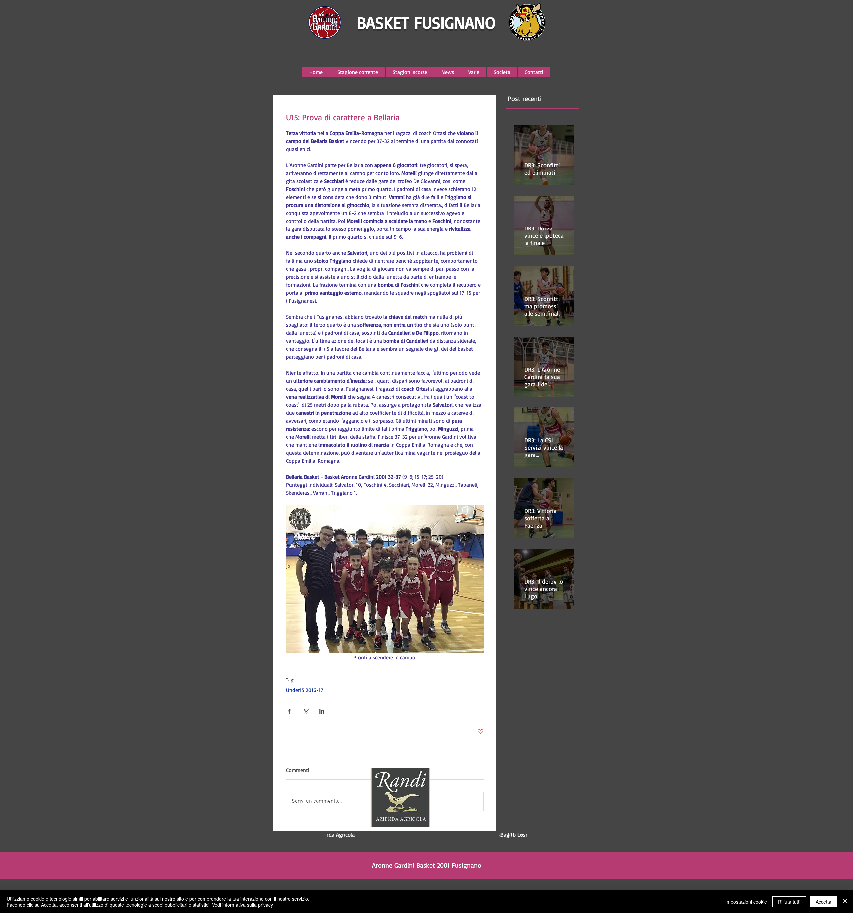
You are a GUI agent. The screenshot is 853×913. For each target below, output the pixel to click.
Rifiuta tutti (789, 901)
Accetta (823, 901)
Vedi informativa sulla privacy (242, 904)
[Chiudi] (845, 902)
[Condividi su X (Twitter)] (305, 711)
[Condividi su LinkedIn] (322, 711)
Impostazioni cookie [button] (746, 901)
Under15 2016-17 (304, 690)
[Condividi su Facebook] (289, 711)
